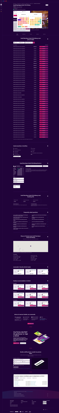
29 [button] (35, 24)
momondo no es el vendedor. (17, 393)
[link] (21, 288)
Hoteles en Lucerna (16, 382)
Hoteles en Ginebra (16, 381)
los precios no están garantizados (30, 391)
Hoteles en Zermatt (33, 384)
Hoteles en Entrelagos (33, 382)
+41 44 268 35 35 (15, 8)
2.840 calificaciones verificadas (21, 9)
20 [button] (28, 21)
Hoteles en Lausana (33, 383)
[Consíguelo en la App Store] (44, 403)
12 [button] (30, 21)
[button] (1, 1)
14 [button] (18, 21)
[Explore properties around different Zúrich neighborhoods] (47, 280)
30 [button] (37, 24)
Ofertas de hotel (14, 3)
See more (46, 283)
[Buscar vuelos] (1, 3)
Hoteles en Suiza (23, 3)
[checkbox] (16, 186)
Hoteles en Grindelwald (16, 385)
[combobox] (22, 359)
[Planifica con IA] (1, 7)
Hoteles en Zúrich (27, 3)
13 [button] (32, 21)
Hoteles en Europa (19, 3)
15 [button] (35, 21)
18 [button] (40, 21)
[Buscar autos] (1, 6)
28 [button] (18, 24)
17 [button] (23, 21)
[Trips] (1, 9)
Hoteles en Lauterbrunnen (34, 385)
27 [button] (32, 24)
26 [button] (30, 24)
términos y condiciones (24, 368)
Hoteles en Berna (16, 384)
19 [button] (26, 21)
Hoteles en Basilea (16, 383)
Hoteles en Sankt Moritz (33, 381)
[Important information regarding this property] (47, 196)
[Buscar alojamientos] (1, 4)
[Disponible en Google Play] (44, 402)
